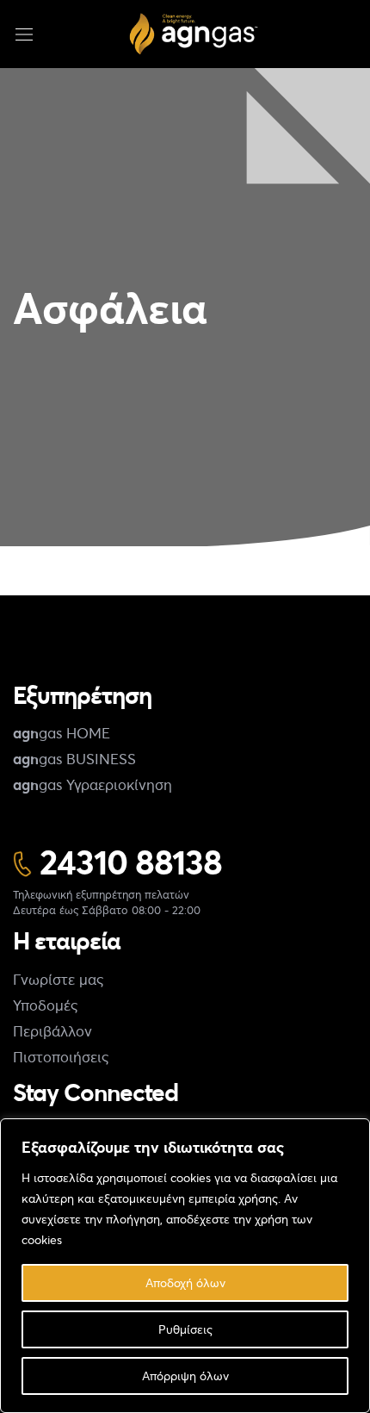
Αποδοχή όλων (185, 1282)
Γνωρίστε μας (58, 979)
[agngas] (193, 34)
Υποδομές (45, 1005)
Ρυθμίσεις (185, 1329)
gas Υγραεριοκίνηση (92, 784)
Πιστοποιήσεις (60, 1057)
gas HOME (61, 733)
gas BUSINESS (74, 759)
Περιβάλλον (52, 1031)
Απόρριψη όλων (185, 1375)
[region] (185, 1265)
